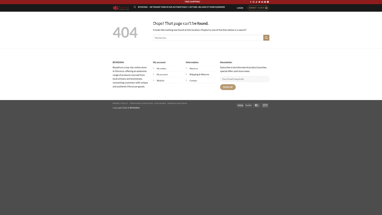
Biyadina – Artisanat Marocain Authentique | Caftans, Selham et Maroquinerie (181, 7)
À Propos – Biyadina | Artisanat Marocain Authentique (165, 18)
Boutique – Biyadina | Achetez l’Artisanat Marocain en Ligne (167, 13)
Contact (193, 80)
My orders (161, 68)
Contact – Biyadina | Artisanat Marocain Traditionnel (165, 24)
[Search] (135, 7)
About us (194, 68)
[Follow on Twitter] (259, 2)
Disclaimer (160, 103)
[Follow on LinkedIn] (268, 2)
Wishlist (160, 80)
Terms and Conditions (141, 103)
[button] (240, 8)
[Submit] (266, 38)
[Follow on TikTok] (256, 2)
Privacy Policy (120, 103)
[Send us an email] (262, 2)
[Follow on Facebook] (251, 2)
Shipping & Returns (199, 74)
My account (162, 74)
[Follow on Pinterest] (265, 2)
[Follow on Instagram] (253, 2)
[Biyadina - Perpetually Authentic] (121, 8)
